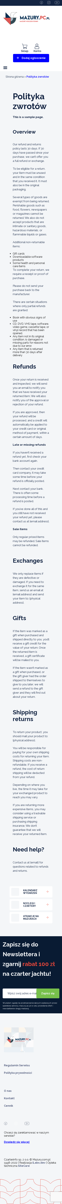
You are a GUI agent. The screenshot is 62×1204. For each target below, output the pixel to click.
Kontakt (9, 1098)
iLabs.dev (38, 1162)
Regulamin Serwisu (17, 1065)
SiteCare (24, 1165)
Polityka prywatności (18, 1072)
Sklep (24, 51)
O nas (8, 1090)
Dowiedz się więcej (16, 1142)
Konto (37, 51)
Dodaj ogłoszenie (34, 58)
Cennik (8, 1105)
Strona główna (15, 76)
